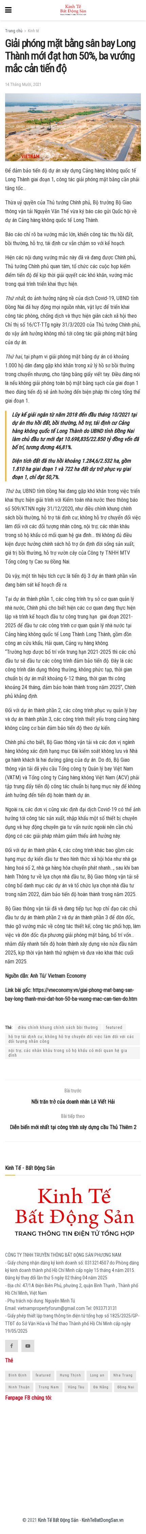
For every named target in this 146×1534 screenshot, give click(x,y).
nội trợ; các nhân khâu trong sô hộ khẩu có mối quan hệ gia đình (67, 1053)
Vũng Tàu (76, 1387)
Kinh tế (33, 31)
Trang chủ (13, 31)
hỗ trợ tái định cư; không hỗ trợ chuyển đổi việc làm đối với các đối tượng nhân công (71, 1039)
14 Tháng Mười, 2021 (23, 84)
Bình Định (17, 1375)
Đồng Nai (125, 1387)
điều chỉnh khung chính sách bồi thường (58, 1027)
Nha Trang (123, 1375)
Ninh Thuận (19, 1387)
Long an (97, 1375)
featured (114, 1027)
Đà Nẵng (101, 1387)
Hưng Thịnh (70, 1375)
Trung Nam (49, 1387)
